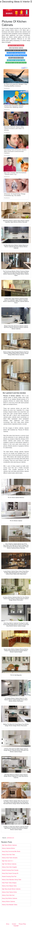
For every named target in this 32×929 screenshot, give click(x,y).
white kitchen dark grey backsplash (16, 53)
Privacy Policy (22, 924)
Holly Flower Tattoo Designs (9, 882)
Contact (14, 924)
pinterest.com (10, 838)
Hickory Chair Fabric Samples (9, 857)
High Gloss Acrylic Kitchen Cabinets (11, 889)
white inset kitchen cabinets (16, 48)
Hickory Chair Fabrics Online (9, 892)
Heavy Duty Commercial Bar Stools (11, 851)
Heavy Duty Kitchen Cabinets (9, 898)
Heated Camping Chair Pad (9, 876)
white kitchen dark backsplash (16, 45)
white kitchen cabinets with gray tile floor (16, 55)
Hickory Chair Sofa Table (8, 854)
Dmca (7, 924)
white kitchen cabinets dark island (16, 60)
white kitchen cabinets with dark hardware (16, 50)
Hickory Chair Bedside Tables (9, 904)
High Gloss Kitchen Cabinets (9, 845)
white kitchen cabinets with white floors (16, 62)
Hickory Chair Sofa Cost (8, 895)
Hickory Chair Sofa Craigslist (9, 867)
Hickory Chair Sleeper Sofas (9, 886)
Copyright (16, 925)
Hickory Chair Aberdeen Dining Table (11, 879)
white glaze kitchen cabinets (16, 58)
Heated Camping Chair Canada (10, 870)
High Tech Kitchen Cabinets (9, 864)
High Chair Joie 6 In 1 (7, 861)
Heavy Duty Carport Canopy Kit (10, 873)
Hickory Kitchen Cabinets (8, 901)
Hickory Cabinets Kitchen (8, 848)
